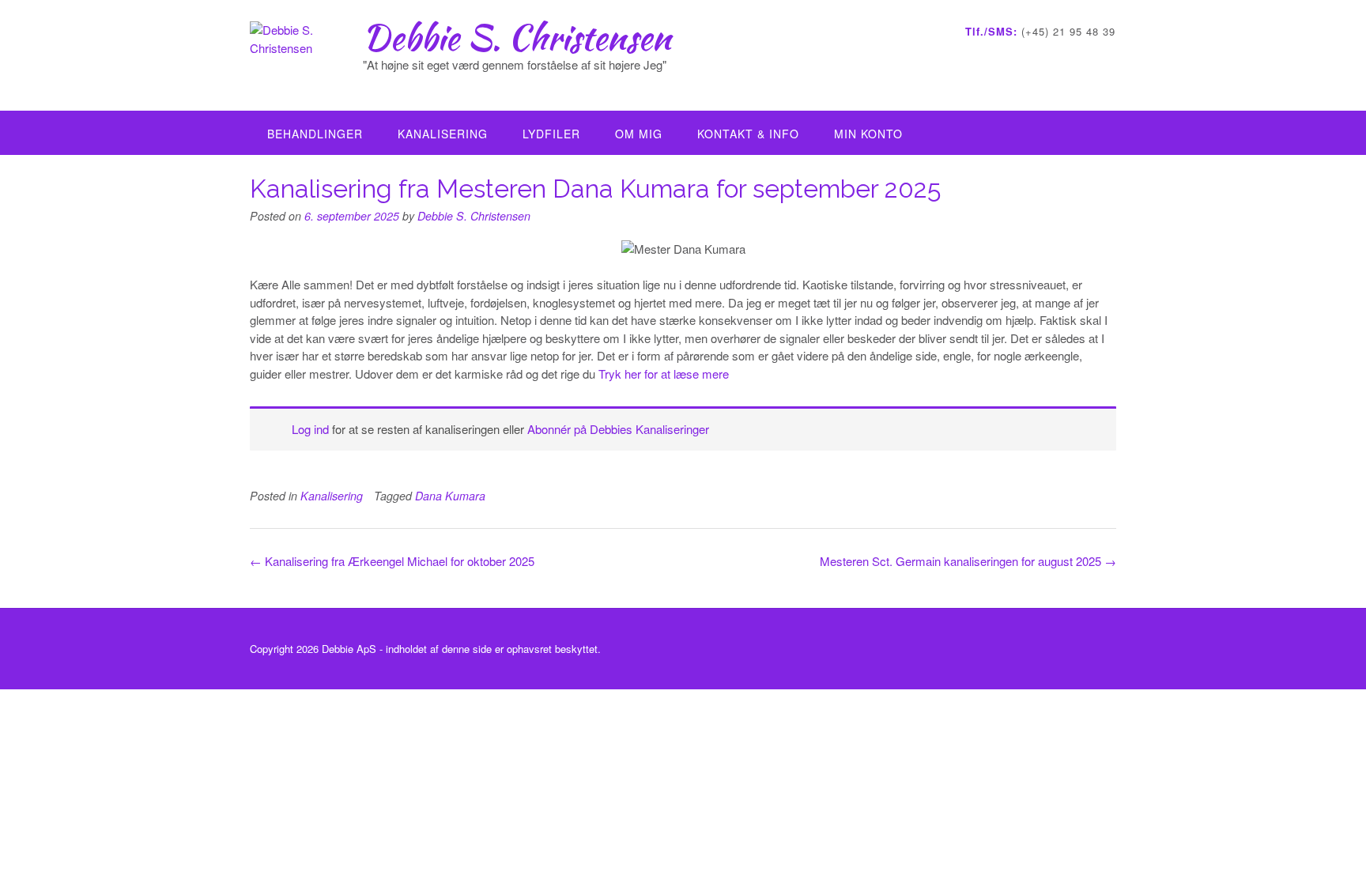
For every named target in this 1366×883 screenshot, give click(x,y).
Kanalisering (443, 134)
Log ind (310, 429)
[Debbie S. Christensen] (306, 56)
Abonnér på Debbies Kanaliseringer (618, 429)
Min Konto (868, 134)
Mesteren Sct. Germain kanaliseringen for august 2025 (968, 561)
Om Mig (638, 134)
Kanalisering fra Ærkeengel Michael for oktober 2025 (392, 561)
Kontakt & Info (748, 134)
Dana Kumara (450, 496)
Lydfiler (551, 134)
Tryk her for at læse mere (663, 373)
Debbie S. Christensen (517, 37)
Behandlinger (315, 134)
